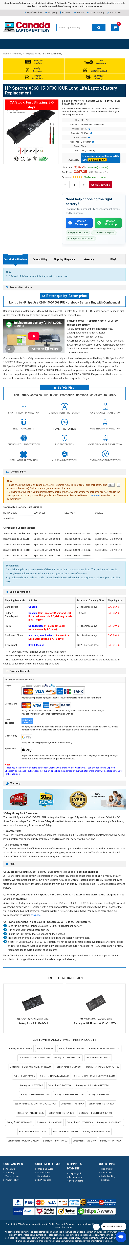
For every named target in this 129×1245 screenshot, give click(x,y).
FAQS (113, 259)
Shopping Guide (45, 1169)
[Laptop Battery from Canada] (26, 31)
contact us (94, 495)
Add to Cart (102, 184)
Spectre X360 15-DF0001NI (47, 533)
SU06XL (99, 513)
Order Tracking (97, 12)
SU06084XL (9, 518)
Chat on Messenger (81, 222)
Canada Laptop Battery (34, 1224)
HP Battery (17, 53)
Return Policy (43, 1176)
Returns (80, 12)
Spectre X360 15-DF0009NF (47, 539)
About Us (10, 1169)
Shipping (52, 12)
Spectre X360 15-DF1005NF (47, 550)
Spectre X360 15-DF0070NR (108, 539)
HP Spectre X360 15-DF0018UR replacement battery (87, 374)
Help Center (106, 1169)
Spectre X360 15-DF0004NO (77, 533)
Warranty (89, 259)
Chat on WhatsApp (110, 222)
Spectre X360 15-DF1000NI (108, 544)
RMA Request (44, 1180)
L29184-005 (39, 513)
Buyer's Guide (33, 12)
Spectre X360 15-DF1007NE (77, 550)
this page (36, 915)
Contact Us (115, 12)
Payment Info (75, 1177)
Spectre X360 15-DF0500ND (47, 544)
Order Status (43, 1172)
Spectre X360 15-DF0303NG (16, 544)
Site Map (105, 1180)
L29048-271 (70, 513)
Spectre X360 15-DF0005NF (108, 533)
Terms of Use (12, 1176)
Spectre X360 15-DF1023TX (16, 555)
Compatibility (39, 259)
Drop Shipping (76, 1181)
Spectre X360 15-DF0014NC (77, 539)
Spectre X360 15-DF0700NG (77, 544)
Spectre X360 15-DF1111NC (47, 555)
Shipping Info (75, 1173)
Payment (66, 12)
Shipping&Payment (64, 259)
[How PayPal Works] (24, 1211)
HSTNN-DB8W (10, 513)
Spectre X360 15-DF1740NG (77, 555)
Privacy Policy (12, 1180)
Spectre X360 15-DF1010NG (108, 550)
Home (6, 53)
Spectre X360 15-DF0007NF (16, 539)
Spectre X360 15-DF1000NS (16, 550)
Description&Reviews (15, 259)
